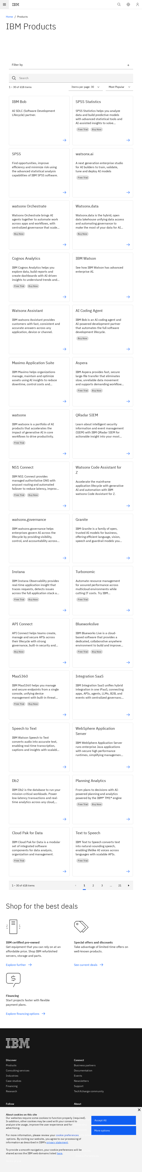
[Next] (128, 885)
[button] (128, 4)
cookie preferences (67, 1135)
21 (119, 885)
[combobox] (71, 78)
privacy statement (57, 1142)
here (59, 1153)
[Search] (15, 78)
